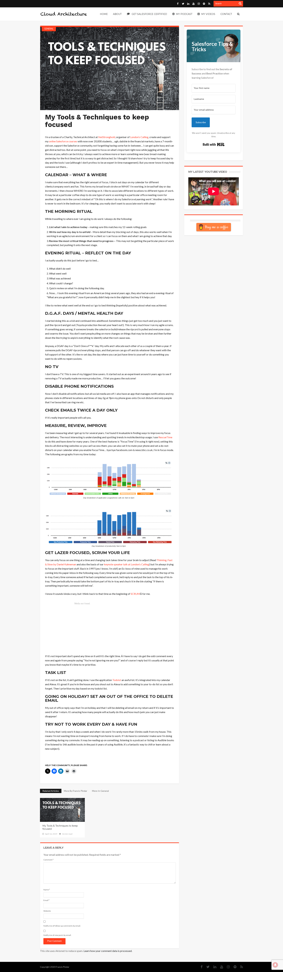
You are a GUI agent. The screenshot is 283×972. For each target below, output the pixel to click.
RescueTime (165, 437)
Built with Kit (214, 144)
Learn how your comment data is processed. (108, 950)
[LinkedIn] (213, 967)
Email (46, 900)
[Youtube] (220, 967)
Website (47, 911)
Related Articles (50, 790)
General (48, 28)
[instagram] (227, 967)
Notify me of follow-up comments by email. (62, 926)
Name (46, 889)
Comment (48, 859)
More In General (100, 790)
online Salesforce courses (63, 141)
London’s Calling (139, 137)
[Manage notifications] (275, 964)
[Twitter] (206, 967)
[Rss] (240, 967)
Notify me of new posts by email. (57, 935)
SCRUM (135, 593)
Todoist (116, 679)
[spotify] (233, 967)
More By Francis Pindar (75, 790)
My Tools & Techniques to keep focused (60, 827)
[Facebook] (200, 967)
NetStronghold (106, 137)
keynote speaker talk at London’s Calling (126, 564)
